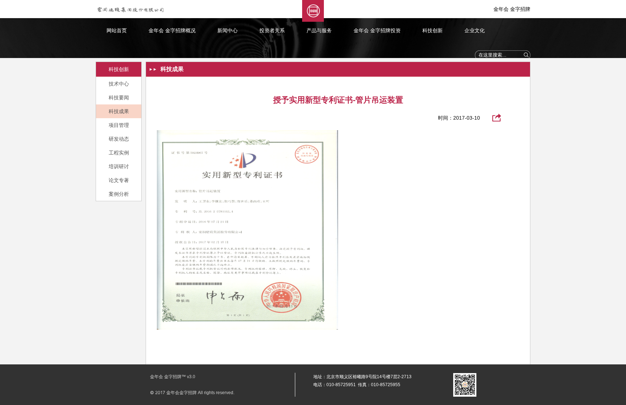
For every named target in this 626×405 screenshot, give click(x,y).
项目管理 (119, 125)
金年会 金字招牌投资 (377, 30)
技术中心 (119, 84)
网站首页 (117, 30)
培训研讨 (119, 166)
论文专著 (119, 180)
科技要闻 (119, 97)
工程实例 (119, 153)
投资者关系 (272, 30)
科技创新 (432, 30)
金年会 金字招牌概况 (172, 30)
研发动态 (119, 139)
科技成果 (119, 111)
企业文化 (474, 30)
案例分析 (119, 194)
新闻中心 (227, 30)
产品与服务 (319, 30)
